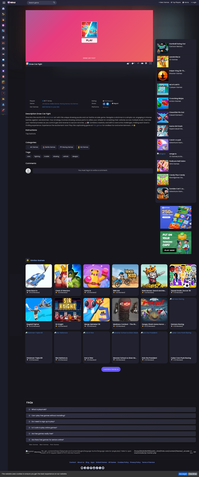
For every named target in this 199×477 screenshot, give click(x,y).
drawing (56, 156)
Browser (106, 107)
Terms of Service (148, 462)
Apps (93, 462)
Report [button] (115, 103)
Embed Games (101, 462)
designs (75, 156)
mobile (46, 156)
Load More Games (110, 369)
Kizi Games (74, 104)
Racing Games (65, 104)
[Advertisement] (16, 38)
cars (28, 156)
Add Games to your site (50, 107)
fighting (37, 156)
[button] (150, 63)
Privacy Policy (135, 462)
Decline (193, 474)
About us (80, 462)
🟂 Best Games (164, 2)
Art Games (46, 104)
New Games (33, 445)
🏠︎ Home (185, 2)
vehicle (65, 156)
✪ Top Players (176, 2)
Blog (87, 462)
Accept (183, 474)
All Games (112, 462)
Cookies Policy (123, 462)
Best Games (44, 445)
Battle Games (54, 104)
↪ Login (193, 2)
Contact (72, 462)
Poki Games (54, 445)
